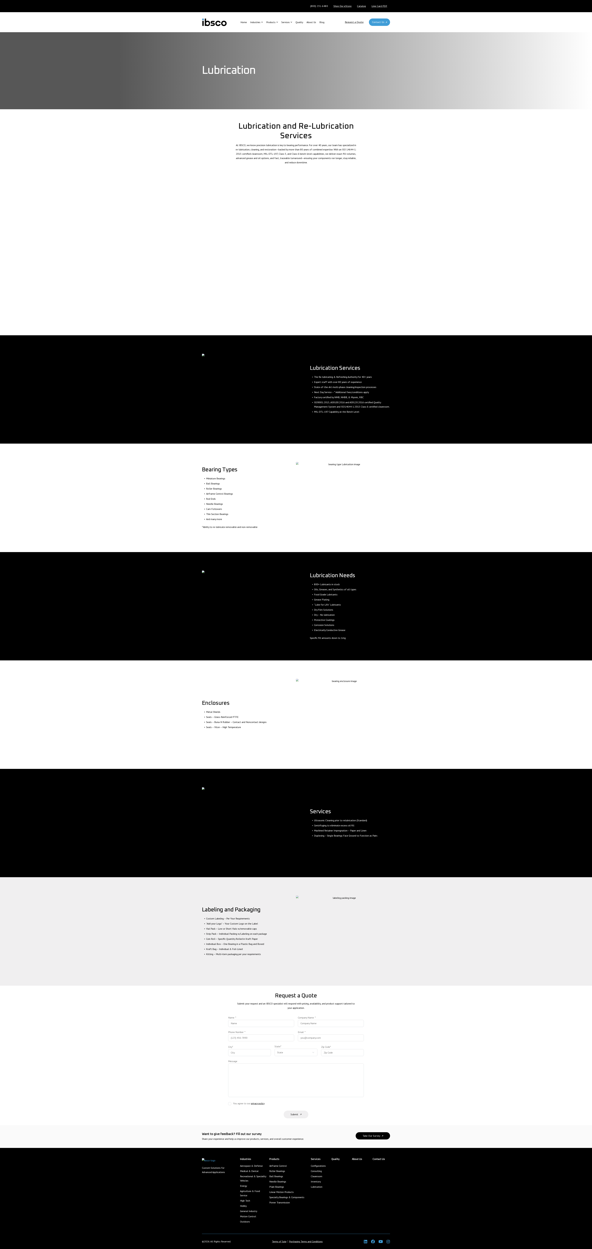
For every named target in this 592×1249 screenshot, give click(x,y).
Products (274, 1159)
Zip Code (326, 1046)
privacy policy (257, 1103)
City (230, 1046)
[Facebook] (373, 1241)
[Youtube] (380, 1241)
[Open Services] (291, 22)
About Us (357, 1159)
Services (316, 1159)
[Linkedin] (365, 1241)
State (278, 1046)
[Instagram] (388, 1241)
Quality (335, 1159)
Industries (245, 1159)
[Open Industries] (262, 22)
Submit (294, 1114)
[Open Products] (277, 22)
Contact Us (379, 1159)
